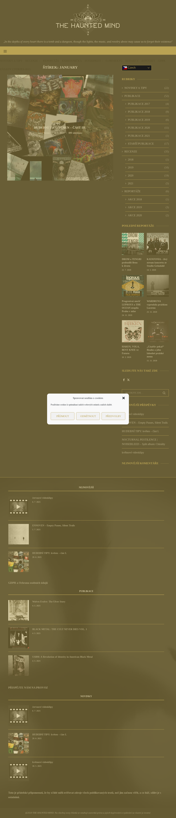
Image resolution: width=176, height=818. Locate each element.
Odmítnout (88, 416)
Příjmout (62, 416)
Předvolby (113, 416)
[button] (123, 398)
